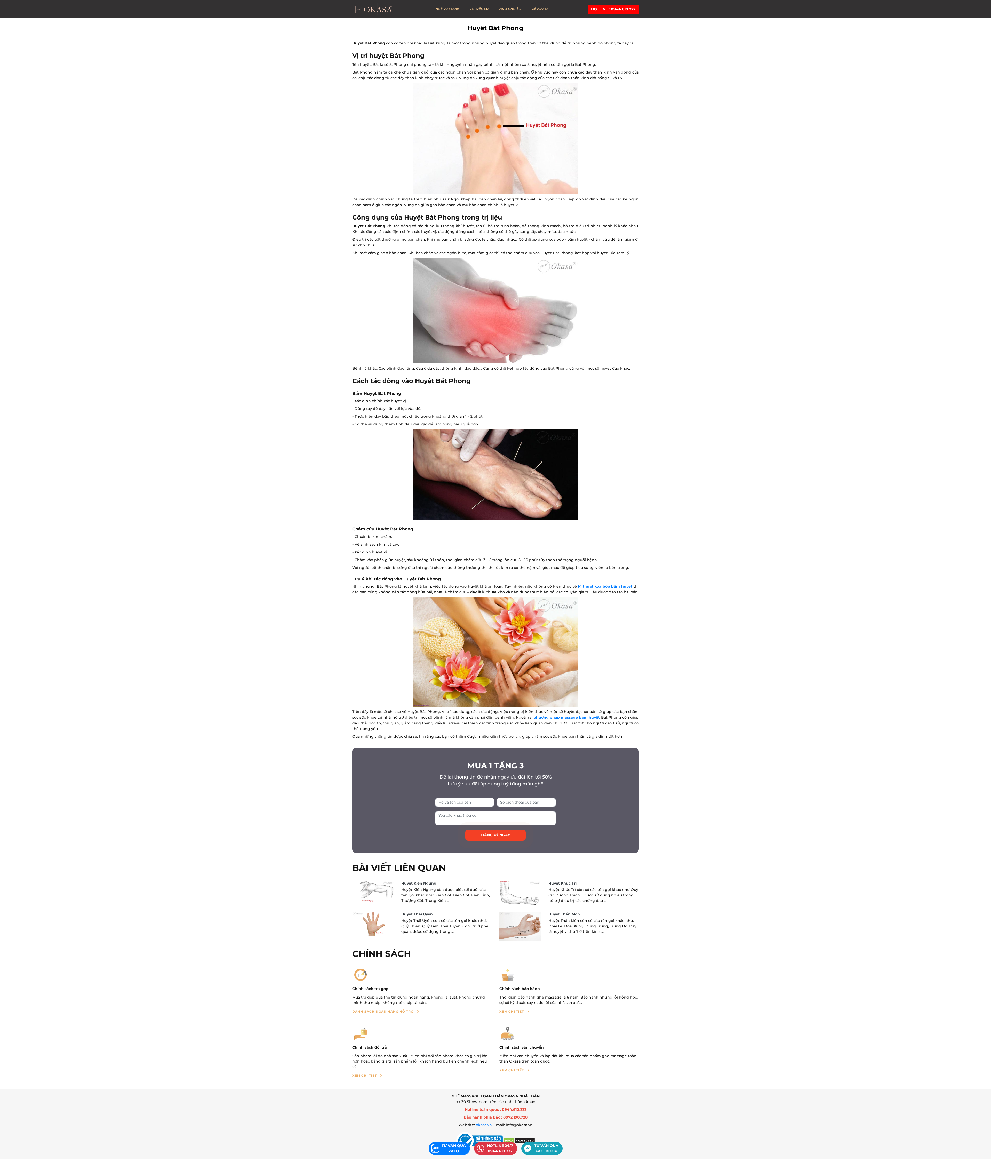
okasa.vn (484, 1125)
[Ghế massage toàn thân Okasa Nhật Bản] (373, 9)
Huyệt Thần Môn (564, 914)
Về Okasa (540, 9)
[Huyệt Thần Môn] (520, 926)
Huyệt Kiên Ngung (418, 883)
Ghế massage (447, 9)
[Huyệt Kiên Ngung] (373, 892)
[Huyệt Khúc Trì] (520, 893)
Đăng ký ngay (495, 835)
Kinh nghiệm (510, 9)
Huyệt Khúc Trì (562, 883)
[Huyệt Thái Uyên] (373, 924)
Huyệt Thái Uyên (417, 914)
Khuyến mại (479, 9)
